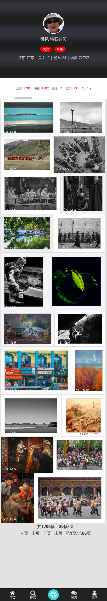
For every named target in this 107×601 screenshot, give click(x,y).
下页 (47, 533)
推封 (69, 88)
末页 (58, 533)
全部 (19, 88)
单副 (37, 88)
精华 (85, 88)
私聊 (60, 49)
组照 (55, 88)
